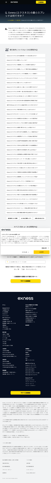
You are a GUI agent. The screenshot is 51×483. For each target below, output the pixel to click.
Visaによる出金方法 (7, 363)
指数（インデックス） (30, 360)
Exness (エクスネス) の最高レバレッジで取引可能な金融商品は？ (22, 69)
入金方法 (4, 348)
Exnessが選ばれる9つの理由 (32, 305)
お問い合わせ (5, 327)
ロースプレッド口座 (7, 339)
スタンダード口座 (6, 336)
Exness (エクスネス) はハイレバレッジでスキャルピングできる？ (22, 78)
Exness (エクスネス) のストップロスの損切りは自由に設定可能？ (22, 123)
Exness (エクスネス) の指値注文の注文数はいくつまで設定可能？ (22, 118)
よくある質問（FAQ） (7, 329)
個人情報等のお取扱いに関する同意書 (10, 460)
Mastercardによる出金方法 (8, 365)
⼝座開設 (41, 2)
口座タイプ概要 (6, 334)
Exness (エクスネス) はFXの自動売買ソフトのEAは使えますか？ (22, 55)
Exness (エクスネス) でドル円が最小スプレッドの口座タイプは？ (22, 203)
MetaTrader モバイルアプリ (31, 374)
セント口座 (5, 338)
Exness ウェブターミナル (31, 367)
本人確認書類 (5, 311)
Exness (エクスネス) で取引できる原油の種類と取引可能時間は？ (22, 194)
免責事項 (4, 473)
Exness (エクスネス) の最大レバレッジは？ (17, 60)
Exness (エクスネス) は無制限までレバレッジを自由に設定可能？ (22, 136)
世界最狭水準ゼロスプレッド (32, 312)
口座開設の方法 (6, 310)
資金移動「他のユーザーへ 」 (9, 374)
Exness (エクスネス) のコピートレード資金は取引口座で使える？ (22, 208)
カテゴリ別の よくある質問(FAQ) (25, 227)
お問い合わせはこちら (39, 218)
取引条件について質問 (12, 218)
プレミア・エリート (30, 383)
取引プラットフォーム (30, 363)
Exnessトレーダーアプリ (31, 365)
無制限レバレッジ (29, 306)
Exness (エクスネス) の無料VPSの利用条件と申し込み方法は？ (22, 150)
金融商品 (27, 348)
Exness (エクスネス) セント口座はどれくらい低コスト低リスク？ (22, 168)
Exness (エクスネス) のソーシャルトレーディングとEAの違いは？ (22, 114)
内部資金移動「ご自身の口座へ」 (9, 372)
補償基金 (4, 325)
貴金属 (27, 352)
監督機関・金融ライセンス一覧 (9, 323)
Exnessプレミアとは (30, 379)
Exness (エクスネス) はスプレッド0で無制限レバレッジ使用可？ (22, 73)
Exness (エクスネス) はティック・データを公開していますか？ (22, 159)
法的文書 (28, 463)
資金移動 (4, 370)
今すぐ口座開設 (25, 281)
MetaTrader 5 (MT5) (30, 369)
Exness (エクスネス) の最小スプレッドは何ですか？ (19, 82)
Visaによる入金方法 (7, 352)
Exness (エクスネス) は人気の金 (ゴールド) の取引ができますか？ (22, 96)
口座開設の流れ (6, 319)
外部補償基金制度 (29, 320)
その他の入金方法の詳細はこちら (9, 356)
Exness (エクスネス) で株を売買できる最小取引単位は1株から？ (22, 163)
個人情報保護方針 (30, 466)
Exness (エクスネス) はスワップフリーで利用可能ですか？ (21, 181)
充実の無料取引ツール (30, 322)
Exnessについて (6, 308)
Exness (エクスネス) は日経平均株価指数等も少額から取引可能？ (22, 141)
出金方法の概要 (6, 361)
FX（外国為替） (29, 350)
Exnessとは (5, 313)
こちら (17, 432)
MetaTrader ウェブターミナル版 (32, 372)
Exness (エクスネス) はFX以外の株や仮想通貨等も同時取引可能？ (22, 100)
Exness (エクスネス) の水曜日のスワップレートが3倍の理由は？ (22, 185)
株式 (26, 358)
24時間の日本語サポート (31, 318)
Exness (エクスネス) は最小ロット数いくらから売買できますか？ (22, 87)
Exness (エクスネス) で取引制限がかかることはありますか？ (21, 109)
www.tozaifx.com (20, 430)
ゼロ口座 (4, 341)
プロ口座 (4, 343)
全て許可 (42, 252)
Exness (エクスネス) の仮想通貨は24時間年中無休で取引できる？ (22, 154)
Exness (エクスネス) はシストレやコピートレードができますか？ (22, 199)
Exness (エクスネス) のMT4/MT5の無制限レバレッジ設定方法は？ (22, 132)
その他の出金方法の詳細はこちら (9, 367)
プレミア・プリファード (31, 381)
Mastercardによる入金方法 (8, 354)
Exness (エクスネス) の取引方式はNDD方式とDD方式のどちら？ (22, 190)
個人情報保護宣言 (6, 466)
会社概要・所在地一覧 (7, 321)
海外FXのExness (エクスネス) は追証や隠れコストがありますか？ (22, 105)
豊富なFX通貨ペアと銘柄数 (31, 316)
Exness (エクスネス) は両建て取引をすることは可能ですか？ (21, 127)
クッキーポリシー (30, 469)
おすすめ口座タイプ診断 (8, 345)
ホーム (4, 305)
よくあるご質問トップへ (26, 218)
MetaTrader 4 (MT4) (30, 371)
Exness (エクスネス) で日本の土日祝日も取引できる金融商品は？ (22, 145)
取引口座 (4, 332)
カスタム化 (24, 252)
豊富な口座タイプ (29, 310)
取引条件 (19, 20)
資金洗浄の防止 (6, 463)
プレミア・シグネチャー (31, 385)
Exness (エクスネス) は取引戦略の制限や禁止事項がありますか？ (22, 212)
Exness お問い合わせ (30, 473)
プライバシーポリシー (7, 469)
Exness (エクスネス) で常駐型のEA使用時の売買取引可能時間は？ (22, 172)
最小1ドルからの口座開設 (31, 308)
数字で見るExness (6, 317)
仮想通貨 (27, 354)
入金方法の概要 (6, 350)
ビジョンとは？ (6, 315)
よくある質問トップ (12, 20)
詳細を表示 (44, 248)
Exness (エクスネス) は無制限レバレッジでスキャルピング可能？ (22, 176)
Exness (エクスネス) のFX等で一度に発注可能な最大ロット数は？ (22, 91)
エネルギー (28, 356)
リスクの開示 (29, 460)
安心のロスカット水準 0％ (31, 314)
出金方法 (4, 359)
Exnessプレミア (29, 378)
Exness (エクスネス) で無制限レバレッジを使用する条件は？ (21, 64)
